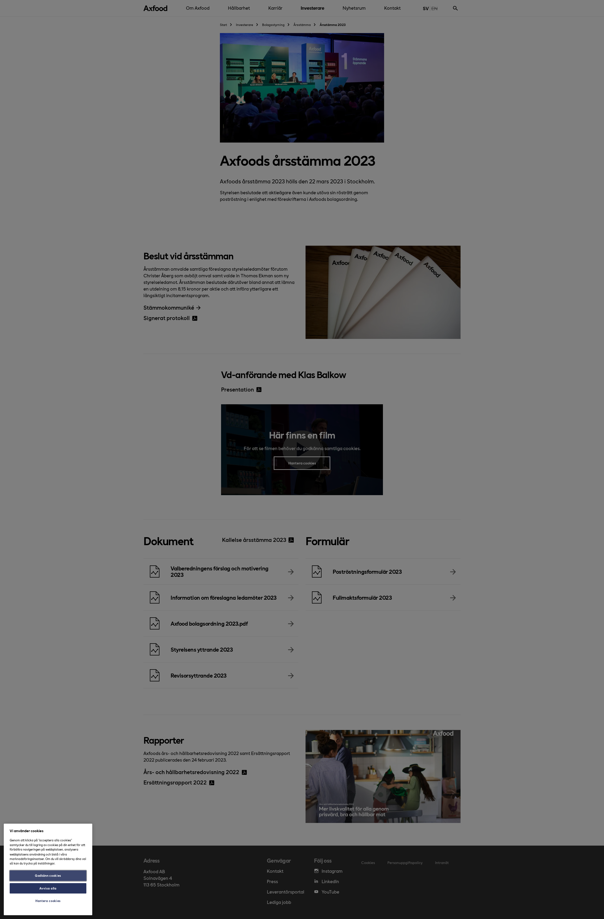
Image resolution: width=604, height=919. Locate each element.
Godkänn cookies (48, 875)
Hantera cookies (48, 900)
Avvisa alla (47, 888)
